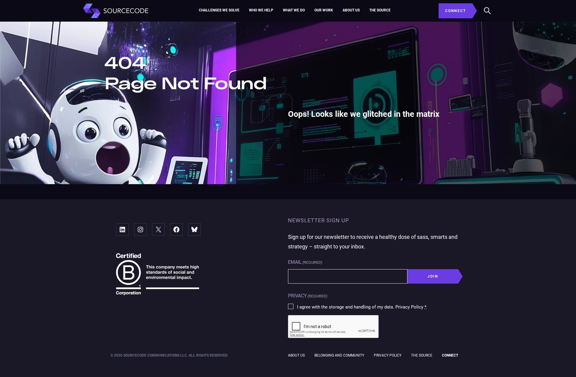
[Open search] (487, 10)
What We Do (294, 10)
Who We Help (261, 10)
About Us (351, 10)
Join (433, 276)
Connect (450, 355)
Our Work (323, 10)
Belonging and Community (339, 355)
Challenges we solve (219, 10)
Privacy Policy (387, 355)
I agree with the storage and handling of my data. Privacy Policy (361, 307)
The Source (380, 10)
